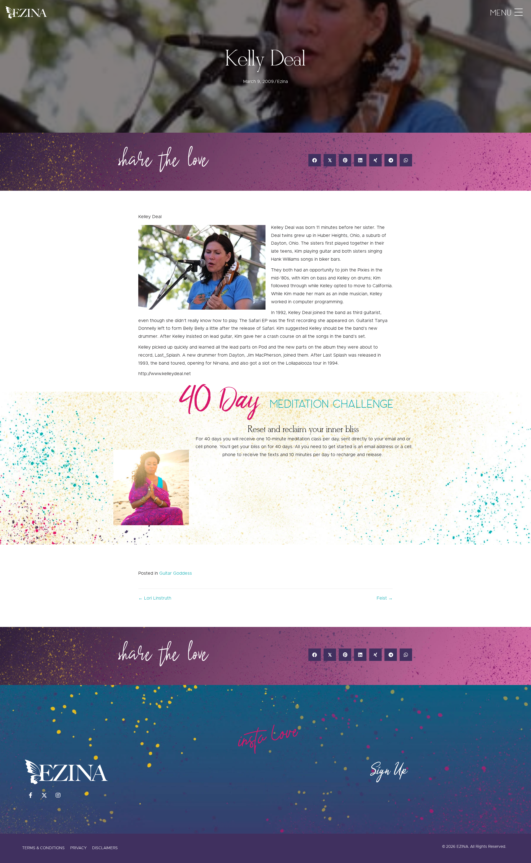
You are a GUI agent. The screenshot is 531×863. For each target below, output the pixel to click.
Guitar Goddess (175, 573)
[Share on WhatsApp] (406, 160)
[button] (505, 12)
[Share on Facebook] (314, 160)
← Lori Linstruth (154, 598)
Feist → (385, 598)
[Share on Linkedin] (360, 160)
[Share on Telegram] (390, 160)
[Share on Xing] (375, 160)
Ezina (282, 81)
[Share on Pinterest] (345, 160)
